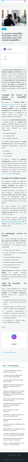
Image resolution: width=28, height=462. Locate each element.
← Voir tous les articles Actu (9, 352)
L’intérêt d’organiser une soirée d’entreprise (11, 410)
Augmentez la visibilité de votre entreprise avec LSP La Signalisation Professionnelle (14, 434)
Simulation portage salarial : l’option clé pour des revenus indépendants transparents (13, 405)
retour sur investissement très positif (13, 221)
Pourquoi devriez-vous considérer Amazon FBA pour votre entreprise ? (14, 429)
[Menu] (25, 1)
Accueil (3, 6)
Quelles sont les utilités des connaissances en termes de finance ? (13, 399)
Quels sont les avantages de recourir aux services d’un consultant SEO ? (13, 415)
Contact (19, 455)
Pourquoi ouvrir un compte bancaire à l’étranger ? (12, 420)
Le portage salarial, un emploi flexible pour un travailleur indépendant (12, 375)
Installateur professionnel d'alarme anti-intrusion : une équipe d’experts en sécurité (13, 386)
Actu (7, 6)
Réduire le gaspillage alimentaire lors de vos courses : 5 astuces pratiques (13, 443)
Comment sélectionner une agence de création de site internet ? (12, 371)
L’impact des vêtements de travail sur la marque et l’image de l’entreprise (13, 439)
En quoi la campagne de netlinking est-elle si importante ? (14, 424)
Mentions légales (11, 455)
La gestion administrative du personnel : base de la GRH (13, 380)
